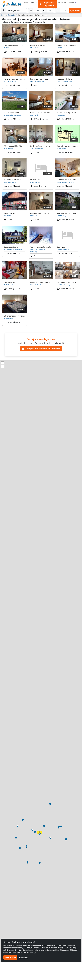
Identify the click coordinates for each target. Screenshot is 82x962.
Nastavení (23, 957)
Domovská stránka (8, 15)
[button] (40, 834)
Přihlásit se (71, 3)
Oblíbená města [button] (30, 2)
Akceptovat (10, 957)
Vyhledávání (75, 10)
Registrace (62, 2)
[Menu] (77, 2)
